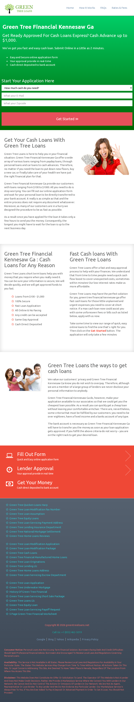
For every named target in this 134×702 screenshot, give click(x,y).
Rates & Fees (119, 7)
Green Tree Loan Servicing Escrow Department (37, 574)
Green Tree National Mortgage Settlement (35, 531)
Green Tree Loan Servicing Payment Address (36, 522)
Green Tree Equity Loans (24, 518)
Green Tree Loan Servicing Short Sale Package (37, 596)
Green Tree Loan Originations (27, 561)
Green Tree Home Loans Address (29, 570)
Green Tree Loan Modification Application (34, 543)
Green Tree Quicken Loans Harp (28, 504)
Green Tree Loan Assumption (27, 513)
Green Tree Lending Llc (23, 566)
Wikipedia (73, 639)
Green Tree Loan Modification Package (32, 548)
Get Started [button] (65, 119)
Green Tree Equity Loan (23, 604)
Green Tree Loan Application (26, 582)
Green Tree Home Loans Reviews (29, 535)
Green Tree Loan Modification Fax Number (34, 509)
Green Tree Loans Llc (22, 600)
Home (70, 7)
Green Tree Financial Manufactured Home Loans (38, 557)
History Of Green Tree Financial (28, 591)
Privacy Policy (90, 639)
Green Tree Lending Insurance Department (35, 527)
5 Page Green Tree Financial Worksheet (33, 613)
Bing (51, 639)
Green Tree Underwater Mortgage (29, 587)
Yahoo (60, 639)
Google (41, 639)
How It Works (87, 7)
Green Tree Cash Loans (23, 552)
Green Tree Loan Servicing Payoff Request (34, 609)
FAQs (103, 7)
